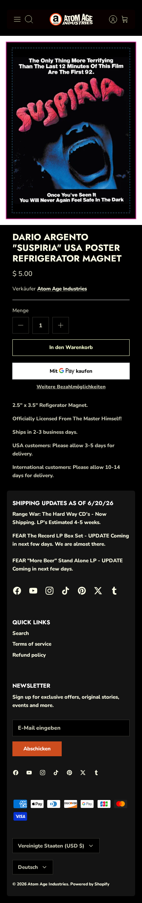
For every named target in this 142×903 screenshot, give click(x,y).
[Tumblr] (114, 590)
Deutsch (28, 867)
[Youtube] (33, 590)
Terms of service (31, 643)
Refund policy (29, 654)
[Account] (109, 19)
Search (20, 633)
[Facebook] (17, 590)
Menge (20, 310)
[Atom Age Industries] (71, 19)
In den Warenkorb (71, 347)
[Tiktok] (66, 590)
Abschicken (37, 748)
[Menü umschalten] (17, 19)
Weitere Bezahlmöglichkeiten (71, 387)
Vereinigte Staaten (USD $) (51, 845)
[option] (71, 130)
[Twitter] (98, 590)
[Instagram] (49, 590)
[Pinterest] (82, 590)
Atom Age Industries (62, 288)
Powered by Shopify (89, 884)
